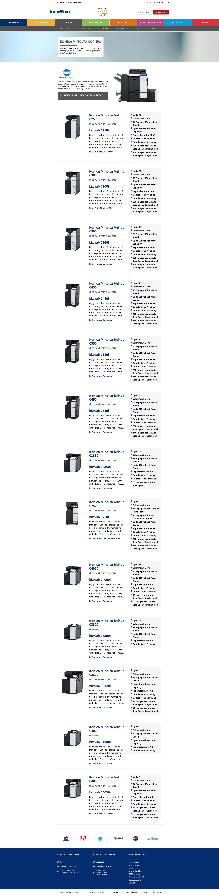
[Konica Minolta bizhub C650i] (109, 416)
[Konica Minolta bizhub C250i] (109, 135)
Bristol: (58, 2)
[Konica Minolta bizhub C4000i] (109, 744)
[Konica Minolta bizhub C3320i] (109, 691)
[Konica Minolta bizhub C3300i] (109, 638)
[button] (83, 96)
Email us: (159, 2)
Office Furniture (135, 865)
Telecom (205, 22)
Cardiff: (75, 2)
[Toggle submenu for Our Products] (91, 29)
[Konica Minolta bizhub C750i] (109, 525)
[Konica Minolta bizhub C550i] (109, 360)
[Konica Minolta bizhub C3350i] (109, 469)
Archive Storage (178, 22)
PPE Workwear (123, 22)
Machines (68, 22)
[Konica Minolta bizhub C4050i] (109, 585)
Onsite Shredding (95, 22)
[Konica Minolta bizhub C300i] (109, 191)
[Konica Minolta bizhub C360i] (109, 247)
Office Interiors (41, 22)
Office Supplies (13, 22)
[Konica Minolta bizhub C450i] (109, 303)
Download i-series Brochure (106, 538)
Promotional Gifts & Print (150, 22)
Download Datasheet (102, 151)
